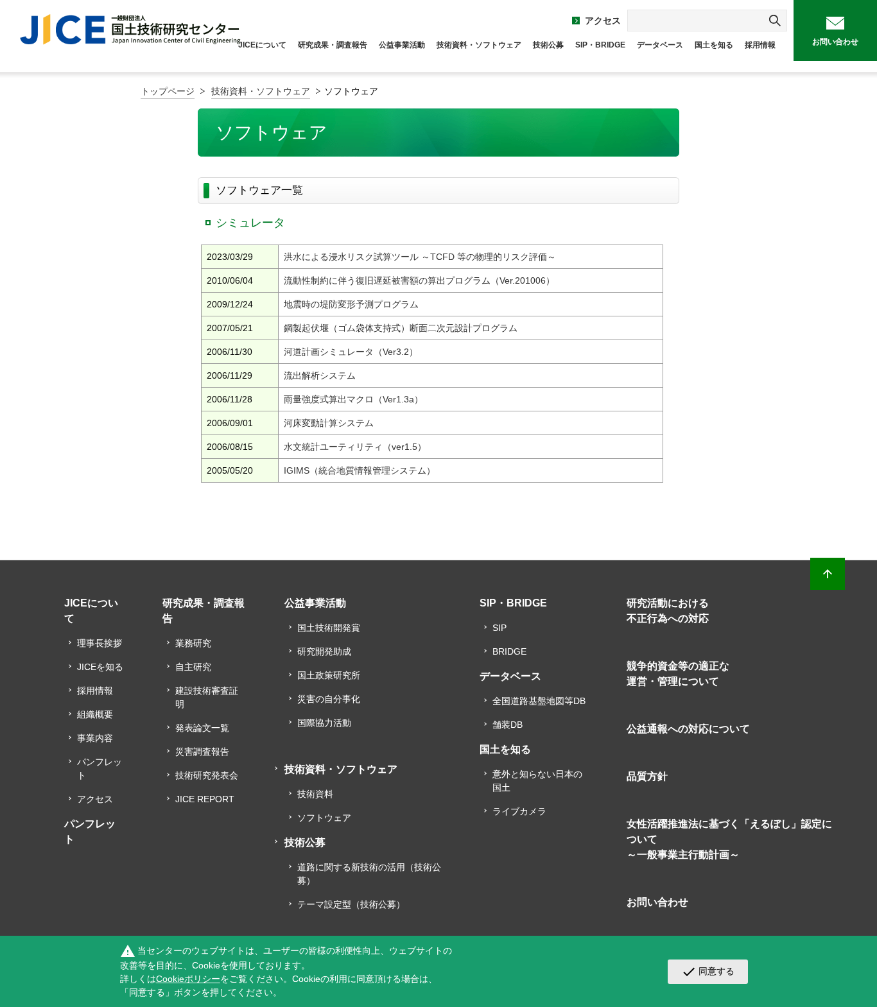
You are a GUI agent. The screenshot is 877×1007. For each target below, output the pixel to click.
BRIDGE (509, 651)
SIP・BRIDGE (600, 44)
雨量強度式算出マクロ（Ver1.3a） (353, 399)
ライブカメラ (519, 811)
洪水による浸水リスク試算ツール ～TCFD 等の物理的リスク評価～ (420, 257)
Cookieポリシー (188, 979)
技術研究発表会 (206, 775)
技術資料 (315, 794)
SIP (499, 628)
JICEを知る (100, 667)
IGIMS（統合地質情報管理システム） (359, 470)
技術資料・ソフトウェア (479, 44)
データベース (660, 44)
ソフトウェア (324, 818)
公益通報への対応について (688, 728)
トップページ (168, 91)
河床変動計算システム (329, 423)
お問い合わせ (835, 41)
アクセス (603, 20)
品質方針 (647, 776)
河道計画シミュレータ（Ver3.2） (351, 352)
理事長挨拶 (99, 643)
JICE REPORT (204, 799)
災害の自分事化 (328, 699)
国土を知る (714, 44)
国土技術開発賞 (328, 628)
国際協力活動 (324, 723)
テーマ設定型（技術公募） (351, 904)
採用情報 (760, 44)
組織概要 (95, 714)
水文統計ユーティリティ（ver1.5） (355, 447)
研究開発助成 (324, 651)
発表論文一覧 (202, 728)
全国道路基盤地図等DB (539, 701)
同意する (707, 971)
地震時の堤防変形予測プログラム (351, 304)
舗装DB (507, 724)
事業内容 (95, 738)
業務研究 (193, 643)
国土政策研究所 (328, 675)
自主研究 (193, 667)
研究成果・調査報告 (332, 44)
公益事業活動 (402, 44)
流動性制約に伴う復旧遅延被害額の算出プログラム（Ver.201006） (419, 280)
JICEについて (262, 44)
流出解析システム (320, 375)
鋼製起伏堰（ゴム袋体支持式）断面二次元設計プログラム (400, 328)
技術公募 (548, 44)
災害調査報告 (202, 751)
